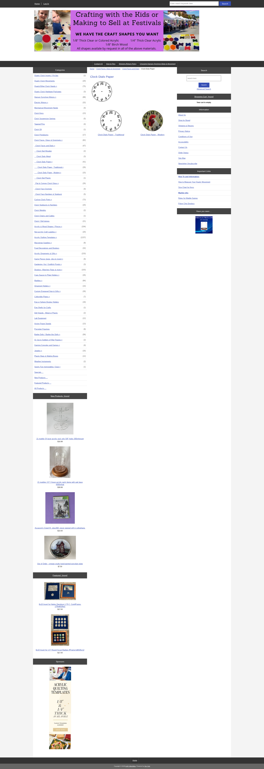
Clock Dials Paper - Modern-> (60, 173)
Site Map (181, 158)
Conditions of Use (185, 137)
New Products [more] (60, 396)
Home (37, 4)
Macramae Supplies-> (60, 243)
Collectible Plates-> (60, 297)
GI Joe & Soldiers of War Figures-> (60, 340)
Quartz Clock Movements (60, 81)
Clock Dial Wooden (60, 151)
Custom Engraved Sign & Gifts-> (60, 291)
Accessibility (183, 142)
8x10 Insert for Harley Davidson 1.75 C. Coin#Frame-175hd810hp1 (60, 605)
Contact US (98, 64)
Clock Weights (60, 210)
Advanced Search (204, 89)
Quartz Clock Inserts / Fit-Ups (60, 76)
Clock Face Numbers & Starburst (60, 194)
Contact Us (182, 147)
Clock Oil (60, 129)
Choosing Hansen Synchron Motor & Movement (157, 64)
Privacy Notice (184, 131)
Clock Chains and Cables (60, 216)
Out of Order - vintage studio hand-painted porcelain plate (60, 564)
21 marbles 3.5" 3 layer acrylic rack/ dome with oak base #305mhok (60, 483)
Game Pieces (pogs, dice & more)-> (60, 259)
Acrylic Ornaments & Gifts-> (60, 253)
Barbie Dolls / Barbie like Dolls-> (60, 334)
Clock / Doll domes (60, 221)
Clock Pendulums (60, 135)
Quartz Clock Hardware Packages (60, 92)
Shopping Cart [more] (204, 97)
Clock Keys (60, 113)
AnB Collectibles (130, 766)
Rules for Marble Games (188, 198)
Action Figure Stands (60, 324)
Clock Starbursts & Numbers (60, 205)
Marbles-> (60, 281)
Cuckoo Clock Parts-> (60, 200)
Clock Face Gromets (60, 189)
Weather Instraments (60, 361)
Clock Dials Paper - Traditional (111, 135)
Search (204, 70)
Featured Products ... (42, 383)
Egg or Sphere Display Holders (60, 302)
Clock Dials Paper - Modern (152, 135)
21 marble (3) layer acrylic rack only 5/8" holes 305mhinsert (60, 439)
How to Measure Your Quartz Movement (194, 182)
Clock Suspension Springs (60, 119)
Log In (46, 4)
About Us (182, 115)
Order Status (183, 153)
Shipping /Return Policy (127, 64)
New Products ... (41, 378)
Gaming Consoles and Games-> (60, 345)
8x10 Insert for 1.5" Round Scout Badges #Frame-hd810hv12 (60, 650)
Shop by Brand (184, 120)
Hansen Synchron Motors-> (60, 97)
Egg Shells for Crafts (60, 308)
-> (60, 140)
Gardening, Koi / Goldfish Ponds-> (60, 264)
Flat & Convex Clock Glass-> (60, 183)
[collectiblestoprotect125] (204, 225)
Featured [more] (60, 575)
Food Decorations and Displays (60, 248)
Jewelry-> (60, 351)
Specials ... (38, 372)
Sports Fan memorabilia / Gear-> (60, 367)
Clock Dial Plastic (60, 178)
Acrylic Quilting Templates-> (60, 237)
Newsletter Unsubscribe (187, 164)
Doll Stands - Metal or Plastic (60, 313)
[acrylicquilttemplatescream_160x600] (60, 708)
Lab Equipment (60, 318)
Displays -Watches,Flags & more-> (60, 270)
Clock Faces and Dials (130, 69)
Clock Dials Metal (60, 156)
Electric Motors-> (60, 102)
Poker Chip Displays (186, 204)
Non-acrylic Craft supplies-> (60, 232)
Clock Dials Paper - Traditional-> (60, 167)
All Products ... (40, 388)
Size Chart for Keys (186, 187)
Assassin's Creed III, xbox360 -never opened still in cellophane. (60, 528)
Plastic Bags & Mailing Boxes (60, 356)
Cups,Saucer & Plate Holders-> (60, 275)
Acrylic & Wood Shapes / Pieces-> (60, 227)
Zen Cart (147, 766)
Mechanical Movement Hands (60, 108)
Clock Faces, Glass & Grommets (108, 69)
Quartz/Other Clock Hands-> (60, 86)
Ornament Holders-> (60, 286)
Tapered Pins (60, 124)
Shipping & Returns (186, 126)
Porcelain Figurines (60, 329)
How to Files (110, 64)
